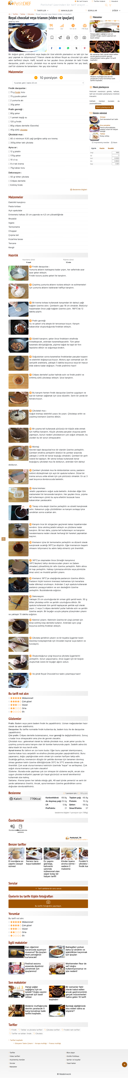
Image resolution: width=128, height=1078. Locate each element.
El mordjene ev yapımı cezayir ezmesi (15, 863)
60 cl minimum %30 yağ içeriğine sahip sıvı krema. (34, 138)
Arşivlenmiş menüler (101, 142)
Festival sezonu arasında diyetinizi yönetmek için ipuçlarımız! (34, 967)
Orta (24, 708)
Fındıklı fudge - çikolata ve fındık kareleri (86, 863)
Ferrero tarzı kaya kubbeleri (33, 862)
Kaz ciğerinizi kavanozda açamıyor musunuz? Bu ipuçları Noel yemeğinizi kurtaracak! (35, 952)
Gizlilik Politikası (73, 1056)
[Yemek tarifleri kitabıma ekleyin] (52, 37)
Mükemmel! (27, 698)
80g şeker (15, 113)
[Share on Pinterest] (84, 48)
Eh (23, 711)
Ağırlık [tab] (93, 148)
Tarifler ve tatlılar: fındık (22, 1033)
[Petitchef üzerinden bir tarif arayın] (106, 5)
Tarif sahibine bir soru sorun (49, 888)
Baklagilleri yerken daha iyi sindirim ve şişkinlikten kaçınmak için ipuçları (76, 951)
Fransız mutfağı (55, 1043)
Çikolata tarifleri (53, 1030)
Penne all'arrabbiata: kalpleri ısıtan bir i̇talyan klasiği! (109, 129)
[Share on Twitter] (76, 48)
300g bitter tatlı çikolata (21, 142)
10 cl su (14, 159)
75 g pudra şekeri (18, 96)
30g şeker (15, 104)
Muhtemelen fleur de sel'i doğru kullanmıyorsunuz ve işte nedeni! (76, 967)
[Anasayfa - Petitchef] (9, 14)
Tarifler (41, 11)
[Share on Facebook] (51, 48)
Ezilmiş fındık (16, 185)
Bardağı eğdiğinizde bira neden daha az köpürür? (76, 1008)
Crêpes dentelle (18, 181)
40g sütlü (18, 130)
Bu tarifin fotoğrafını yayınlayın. (48, 906)
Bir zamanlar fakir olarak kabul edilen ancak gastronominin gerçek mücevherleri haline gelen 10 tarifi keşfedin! (68, 993)
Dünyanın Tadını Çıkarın (24, 1043)
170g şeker (15, 155)
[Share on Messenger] (59, 48)
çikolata (23, 130)
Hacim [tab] (102, 148)
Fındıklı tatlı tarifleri (72, 1030)
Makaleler (67, 11)
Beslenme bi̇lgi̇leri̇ (79, 190)
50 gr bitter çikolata (19, 177)
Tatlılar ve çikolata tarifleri (31, 1030)
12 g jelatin (15, 151)
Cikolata (39, 1033)
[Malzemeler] (4, 539)
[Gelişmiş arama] (110, 5)
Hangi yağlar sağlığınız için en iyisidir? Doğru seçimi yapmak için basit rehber (35, 992)
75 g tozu (17, 92)
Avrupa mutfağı (41, 1043)
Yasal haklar (71, 1063)
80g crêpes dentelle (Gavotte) (24, 125)
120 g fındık (15, 121)
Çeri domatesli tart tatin (109, 119)
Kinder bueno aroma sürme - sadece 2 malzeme (68, 865)
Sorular (92, 11)
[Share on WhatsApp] (68, 48)
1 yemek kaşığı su (18, 117)
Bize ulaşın (71, 1053)
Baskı (115, 142)
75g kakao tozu (17, 168)
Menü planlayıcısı (103, 107)
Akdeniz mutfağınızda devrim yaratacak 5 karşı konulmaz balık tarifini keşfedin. (36, 1010)
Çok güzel (27, 701)
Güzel (25, 705)
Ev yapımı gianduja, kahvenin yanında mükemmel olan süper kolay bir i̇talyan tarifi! (52, 869)
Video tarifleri (15, 1056)
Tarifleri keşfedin (16, 1040)
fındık (17, 92)
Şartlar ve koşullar (73, 1060)
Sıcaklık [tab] (111, 148)
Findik (14, 1030)
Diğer (115, 11)
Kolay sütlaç (104, 136)
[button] (11, 37)
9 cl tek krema (17, 164)
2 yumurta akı (16, 100)
